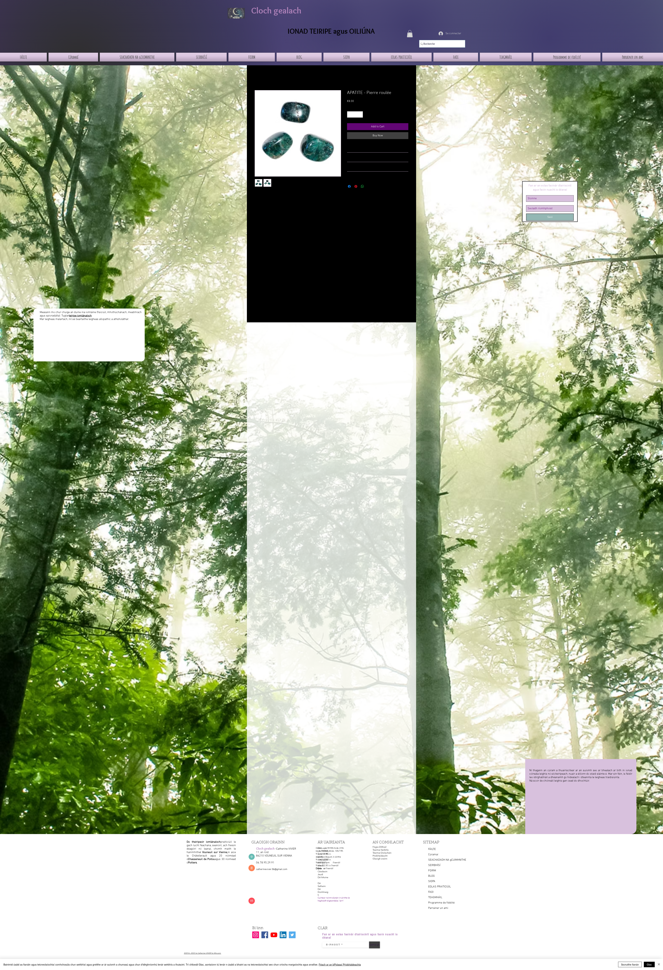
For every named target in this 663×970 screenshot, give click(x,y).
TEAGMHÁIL (435, 897)
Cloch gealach (276, 10)
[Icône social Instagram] (255, 934)
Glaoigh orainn (380, 858)
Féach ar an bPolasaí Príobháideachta (340, 964)
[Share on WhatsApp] (362, 186)
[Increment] (360, 114)
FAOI (431, 892)
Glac (649, 964)
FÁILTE (432, 849)
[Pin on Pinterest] (356, 186)
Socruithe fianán (630, 964)
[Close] (659, 964)
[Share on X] (369, 186)
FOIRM (432, 870)
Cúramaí (433, 854)
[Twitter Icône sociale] (292, 934)
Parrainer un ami (438, 908)
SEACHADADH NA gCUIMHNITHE (447, 860)
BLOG (431, 876)
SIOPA (431, 881)
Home (258, 77)
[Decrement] (350, 114)
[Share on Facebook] (349, 186)
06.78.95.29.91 (265, 862)
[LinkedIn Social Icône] (283, 934)
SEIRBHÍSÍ (434, 865)
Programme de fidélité (441, 903)
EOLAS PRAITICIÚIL (439, 886)
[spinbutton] (355, 114)
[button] (410, 33)
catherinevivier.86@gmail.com (271, 869)
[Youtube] (274, 934)
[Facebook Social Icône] (264, 934)
